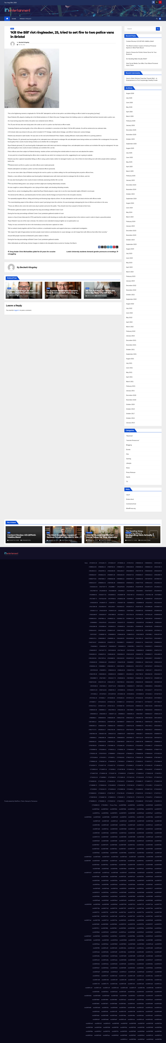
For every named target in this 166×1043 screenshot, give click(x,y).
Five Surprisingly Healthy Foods (147, 80)
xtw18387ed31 (149, 1019)
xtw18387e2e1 (149, 1007)
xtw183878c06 (105, 932)
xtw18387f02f (124, 1023)
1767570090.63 (158, 698)
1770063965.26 (102, 745)
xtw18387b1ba (105, 964)
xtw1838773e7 (131, 908)
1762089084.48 (140, 602)
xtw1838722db (105, 833)
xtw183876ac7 (158, 896)
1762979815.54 (139, 618)
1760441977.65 (130, 575)
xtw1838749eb (122, 868)
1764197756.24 (148, 638)
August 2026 (130, 93)
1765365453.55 (93, 662)
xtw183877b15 (131, 916)
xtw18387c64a (149, 979)
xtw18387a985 (131, 956)
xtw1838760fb (131, 888)
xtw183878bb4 (96, 932)
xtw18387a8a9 (105, 956)
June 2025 (129, 157)
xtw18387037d (158, 805)
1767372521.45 (93, 698)
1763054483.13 (158, 618)
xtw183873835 (149, 848)
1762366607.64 (158, 606)
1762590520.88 (158, 610)
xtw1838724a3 (122, 833)
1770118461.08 (120, 745)
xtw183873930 (113, 852)
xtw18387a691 (131, 952)
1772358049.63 (92, 793)
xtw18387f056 (132, 1023)
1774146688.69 (139, 801)
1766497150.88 (92, 682)
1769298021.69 (139, 729)
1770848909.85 (148, 757)
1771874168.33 (120, 781)
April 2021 (129, 377)
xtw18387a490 (149, 948)
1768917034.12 (158, 721)
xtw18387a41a (140, 948)
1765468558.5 (130, 662)
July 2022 (129, 308)
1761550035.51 (112, 594)
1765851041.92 (112, 670)
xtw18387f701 (106, 1031)
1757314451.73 (102, 563)
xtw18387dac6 (149, 999)
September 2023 (131, 244)
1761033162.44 (93, 586)
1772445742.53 (139, 793)
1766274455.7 (102, 678)
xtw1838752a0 (149, 876)
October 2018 (130, 409)
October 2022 (130, 294)
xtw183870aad (158, 813)
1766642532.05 (139, 682)
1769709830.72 (130, 737)
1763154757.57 (121, 622)
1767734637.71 (139, 702)
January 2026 (130, 125)
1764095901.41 (111, 638)
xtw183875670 (140, 880)
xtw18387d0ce (105, 991)
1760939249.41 (130, 582)
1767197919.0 (102, 694)
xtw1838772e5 (105, 908)
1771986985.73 (93, 785)
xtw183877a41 (104, 916)
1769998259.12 (158, 741)
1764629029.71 (148, 646)
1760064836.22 (139, 567)
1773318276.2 (148, 797)
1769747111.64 (139, 737)
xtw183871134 (96, 821)
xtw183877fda (113, 920)
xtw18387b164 (158, 960)
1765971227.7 (148, 670)
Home (14, 19)
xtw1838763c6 (113, 892)
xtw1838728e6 (113, 837)
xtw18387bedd (140, 971)
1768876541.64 (148, 721)
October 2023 (130, 240)
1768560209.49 (111, 717)
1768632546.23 (130, 717)
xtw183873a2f (158, 852)
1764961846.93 (111, 654)
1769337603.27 (148, 729)
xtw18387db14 (158, 999)
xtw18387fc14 (149, 1035)
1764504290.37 (103, 646)
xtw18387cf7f (132, 987)
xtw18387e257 (140, 1007)
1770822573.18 (130, 757)
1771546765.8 (130, 773)
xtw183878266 (140, 920)
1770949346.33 (112, 761)
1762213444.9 (111, 606)
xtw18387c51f (140, 979)
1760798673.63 (158, 578)
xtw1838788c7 (113, 928)
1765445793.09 (121, 662)
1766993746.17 (112, 690)
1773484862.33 (92, 801)
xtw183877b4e (140, 916)
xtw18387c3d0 (96, 979)
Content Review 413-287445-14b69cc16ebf (140, 41)
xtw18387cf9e (141, 987)
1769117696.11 (148, 725)
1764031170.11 (92, 638)
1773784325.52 (111, 801)
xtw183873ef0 (132, 856)
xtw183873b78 (105, 856)
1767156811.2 (94, 694)
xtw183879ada (96, 944)
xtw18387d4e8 (105, 995)
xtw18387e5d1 (96, 1011)
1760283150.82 (148, 571)
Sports (128, 477)
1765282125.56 (139, 658)
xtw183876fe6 (113, 904)
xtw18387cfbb (149, 987)
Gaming (128, 458)
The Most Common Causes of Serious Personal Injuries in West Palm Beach (63, 537)
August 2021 (130, 358)
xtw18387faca (106, 1035)
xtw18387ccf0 (106, 987)
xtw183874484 (158, 860)
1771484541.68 (103, 773)
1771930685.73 (139, 781)
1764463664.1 (94, 646)
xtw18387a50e (105, 952)
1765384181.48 (102, 662)
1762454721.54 (112, 610)
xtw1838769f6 (149, 896)
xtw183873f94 (149, 856)
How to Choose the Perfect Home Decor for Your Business (101, 536)
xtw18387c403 (105, 979)
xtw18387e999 (104, 1015)
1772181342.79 (102, 789)
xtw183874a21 (140, 868)
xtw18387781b (149, 912)
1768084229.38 (93, 709)
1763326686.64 (102, 626)
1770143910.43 (130, 745)
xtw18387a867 (158, 952)
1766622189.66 (130, 682)
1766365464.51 (121, 678)
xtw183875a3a (113, 884)
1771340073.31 (103, 769)
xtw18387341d (140, 844)
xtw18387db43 (95, 1003)
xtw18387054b (122, 809)
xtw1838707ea (96, 813)
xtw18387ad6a (105, 960)
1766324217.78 (112, 678)
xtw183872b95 (105, 840)
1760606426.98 (111, 578)
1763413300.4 (130, 626)
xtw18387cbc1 (158, 983)
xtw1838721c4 (140, 829)
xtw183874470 (149, 860)
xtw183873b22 (87, 856)
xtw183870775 (158, 809)
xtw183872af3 (158, 837)
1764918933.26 (92, 654)
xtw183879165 (158, 936)
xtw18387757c (96, 912)
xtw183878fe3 (113, 936)
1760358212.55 (102, 575)
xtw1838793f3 (105, 940)
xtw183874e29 (140, 872)
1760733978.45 (148, 578)
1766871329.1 (139, 686)
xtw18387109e (149, 817)
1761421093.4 (139, 590)
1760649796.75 (130, 578)
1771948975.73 (148, 781)
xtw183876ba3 (113, 900)
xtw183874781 (26, 540)
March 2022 (130, 326)
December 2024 (131, 185)
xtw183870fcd (131, 817)
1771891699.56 (130, 781)
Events (128, 449)
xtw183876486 (122, 892)
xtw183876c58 (122, 900)
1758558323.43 (139, 563)
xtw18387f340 (140, 1027)
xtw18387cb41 (131, 983)
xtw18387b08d (122, 960)
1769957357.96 (139, 741)
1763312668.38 (93, 626)
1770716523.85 (158, 753)
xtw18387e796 (131, 1011)
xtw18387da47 (131, 999)
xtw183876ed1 (158, 900)
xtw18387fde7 (141, 1039)
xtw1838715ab (149, 821)
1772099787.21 (140, 785)
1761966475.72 (103, 602)
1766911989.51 (158, 686)
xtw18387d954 (104, 999)
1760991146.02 (148, 582)
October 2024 (130, 194)
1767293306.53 (140, 694)
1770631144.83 (120, 753)
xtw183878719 (122, 924)
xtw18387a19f (104, 948)
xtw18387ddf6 (87, 1007)
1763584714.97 (111, 630)
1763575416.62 (102, 630)
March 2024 (130, 217)
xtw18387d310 (140, 991)
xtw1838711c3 (114, 821)
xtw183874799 (131, 864)
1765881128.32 (121, 670)
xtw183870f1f (123, 817)
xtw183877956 (95, 916)
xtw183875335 (158, 876)
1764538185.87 (112, 646)
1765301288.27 (148, 658)
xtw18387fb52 (132, 1035)
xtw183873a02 (149, 852)
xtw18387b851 (140, 968)
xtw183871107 (158, 817)
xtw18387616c (140, 888)
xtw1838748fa (113, 868)
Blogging (129, 445)
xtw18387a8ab (113, 956)
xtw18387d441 (87, 995)
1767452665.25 (120, 698)
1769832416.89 (102, 741)
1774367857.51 (158, 801)
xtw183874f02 (149, 872)
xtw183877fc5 (105, 920)
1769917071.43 (130, 741)
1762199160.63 (102, 606)
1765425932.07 (112, 662)
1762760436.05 (139, 614)
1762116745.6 (148, 602)
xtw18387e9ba (122, 1015)
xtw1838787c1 (95, 928)
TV (127, 481)
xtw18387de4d (96, 1007)
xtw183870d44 (96, 817)
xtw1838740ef (104, 860)
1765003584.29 (120, 654)
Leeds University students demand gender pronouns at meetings (91, 252)
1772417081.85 (120, 793)
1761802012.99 (121, 598)
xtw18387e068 (131, 1007)
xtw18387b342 (140, 964)
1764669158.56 (158, 646)
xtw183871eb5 (96, 829)
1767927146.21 (111, 706)
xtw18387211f (131, 829)
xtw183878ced (122, 932)
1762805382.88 (158, 614)
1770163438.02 (139, 745)
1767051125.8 (130, 690)
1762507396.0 (130, 610)
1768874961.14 (139, 721)
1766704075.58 (158, 682)
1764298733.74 (111, 642)
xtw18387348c (158, 844)
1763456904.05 (139, 626)
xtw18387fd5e (132, 1039)
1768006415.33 (139, 706)
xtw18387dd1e (140, 1003)
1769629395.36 (102, 737)
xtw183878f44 (96, 936)
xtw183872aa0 (149, 837)
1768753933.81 (102, 721)
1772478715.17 (158, 793)
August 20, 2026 (53, 540)
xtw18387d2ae (131, 991)
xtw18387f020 (115, 1023)
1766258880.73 (94, 678)
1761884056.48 (148, 598)
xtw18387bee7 (149, 971)
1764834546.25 (140, 650)
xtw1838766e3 (105, 896)
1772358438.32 (102, 793)
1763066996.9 (93, 622)
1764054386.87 (102, 638)
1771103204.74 (93, 765)
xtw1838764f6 (149, 892)
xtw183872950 (122, 837)
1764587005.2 (130, 646)
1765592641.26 (93, 666)
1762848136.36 (92, 618)
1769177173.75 (92, 729)
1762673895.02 (112, 614)
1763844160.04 (121, 634)
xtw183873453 (149, 844)
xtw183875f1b (114, 888)
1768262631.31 (158, 709)
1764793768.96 (130, 650)
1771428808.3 (139, 769)
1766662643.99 (148, 682)
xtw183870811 (105, 813)
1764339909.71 (120, 642)
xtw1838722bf (96, 833)
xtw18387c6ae (158, 979)
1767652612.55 (111, 702)
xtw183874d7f (123, 872)
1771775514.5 (148, 777)
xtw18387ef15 (98, 1023)
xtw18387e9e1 (140, 1015)
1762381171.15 (94, 610)
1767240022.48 (121, 694)
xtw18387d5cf (131, 995)
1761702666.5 (158, 594)
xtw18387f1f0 (141, 1023)
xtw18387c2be (149, 975)
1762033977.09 (121, 602)
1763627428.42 (120, 630)
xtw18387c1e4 (140, 975)
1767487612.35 (130, 698)
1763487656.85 (148, 626)
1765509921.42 (139, 662)
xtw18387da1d (122, 999)
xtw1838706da (140, 809)
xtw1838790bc (140, 936)
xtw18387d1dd (113, 991)
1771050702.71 (148, 761)
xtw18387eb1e (158, 1015)
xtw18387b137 (149, 960)
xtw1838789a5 (149, 928)
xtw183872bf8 (113, 840)
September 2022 (131, 299)
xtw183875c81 (158, 884)
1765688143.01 (130, 666)
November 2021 (131, 345)
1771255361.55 (148, 765)
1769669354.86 (111, 737)
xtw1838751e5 (131, 876)
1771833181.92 (102, 781)
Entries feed (130, 499)
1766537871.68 (102, 682)
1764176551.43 (139, 638)
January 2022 (130, 336)
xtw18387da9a (140, 999)
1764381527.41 (139, 642)
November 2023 (131, 235)
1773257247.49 (140, 797)
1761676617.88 (149, 594)
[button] (157, 18)
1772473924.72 (148, 793)
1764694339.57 (93, 650)
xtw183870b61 (88, 817)
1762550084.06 (148, 610)
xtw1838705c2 (131, 809)
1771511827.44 (112, 773)
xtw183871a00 (105, 825)
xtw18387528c (140, 876)
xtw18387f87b (123, 1031)
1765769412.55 (158, 666)
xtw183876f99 (105, 904)
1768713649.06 (158, 717)
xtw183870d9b (105, 817)
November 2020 (131, 400)
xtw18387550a (113, 880)
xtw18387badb (105, 971)
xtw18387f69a (158, 1027)
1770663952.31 (130, 753)
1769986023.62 (148, 741)
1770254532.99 (158, 745)
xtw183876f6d (96, 904)
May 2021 (129, 372)
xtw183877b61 (149, 916)
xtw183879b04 (113, 944)
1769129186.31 (158, 725)
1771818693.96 (92, 781)
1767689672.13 (120, 702)
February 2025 (130, 175)
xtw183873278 (104, 844)
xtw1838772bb (96, 908)
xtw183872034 (113, 829)
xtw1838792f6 (96, 940)
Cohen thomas (23, 296)
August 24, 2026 (14, 540)
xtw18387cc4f (88, 987)
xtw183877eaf (87, 920)
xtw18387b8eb (149, 968)
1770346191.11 (112, 749)
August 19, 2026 (93, 540)
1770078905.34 (111, 745)
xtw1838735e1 (113, 848)
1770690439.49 (148, 753)
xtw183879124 (149, 936)
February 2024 (130, 221)
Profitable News (66, 540)
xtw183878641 (113, 924)
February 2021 (130, 386)
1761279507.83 (94, 590)
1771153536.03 (120, 765)
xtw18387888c (104, 928)
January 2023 (130, 281)
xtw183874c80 (96, 872)
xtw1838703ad (95, 809)
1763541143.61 (92, 630)
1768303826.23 (94, 713)
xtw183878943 (131, 928)
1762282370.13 (130, 606)
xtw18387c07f (104, 975)
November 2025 (131, 134)
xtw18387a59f (113, 952)
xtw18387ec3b (122, 1019)
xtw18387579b (149, 880)
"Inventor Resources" (132, 440)
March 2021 (130, 381)
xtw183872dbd (131, 840)
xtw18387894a (140, 928)
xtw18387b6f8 (122, 968)
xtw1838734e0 (95, 848)
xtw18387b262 (113, 964)
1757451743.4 (130, 563)
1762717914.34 (130, 614)
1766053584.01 (102, 674)
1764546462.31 (122, 646)
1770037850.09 (92, 745)
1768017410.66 (148, 706)
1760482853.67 (139, 575)
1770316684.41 (102, 749)
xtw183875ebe (105, 888)
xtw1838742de (122, 860)
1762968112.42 (130, 618)
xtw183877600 (113, 912)
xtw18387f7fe (115, 1031)
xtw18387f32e (123, 1027)
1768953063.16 (92, 725)
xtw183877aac (122, 916)
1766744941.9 (102, 686)
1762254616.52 (120, 606)
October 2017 (130, 413)
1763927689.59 (140, 634)
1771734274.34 (130, 777)
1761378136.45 (130, 590)
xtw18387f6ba (89, 1031)
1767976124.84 (130, 706)
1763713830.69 (148, 630)
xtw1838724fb (131, 833)
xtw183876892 (131, 896)
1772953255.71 (121, 797)
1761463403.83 (158, 590)
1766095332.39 (112, 674)
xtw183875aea (122, 884)
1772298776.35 (148, 789)
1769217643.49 (111, 729)
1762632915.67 (102, 614)
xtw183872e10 (140, 840)
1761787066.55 (112, 598)
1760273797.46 (139, 571)
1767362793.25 (158, 694)
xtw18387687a (122, 896)
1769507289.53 (130, 733)
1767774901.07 (158, 702)
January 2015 (130, 422)
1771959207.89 (158, 781)
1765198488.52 (111, 658)
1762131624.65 (158, 602)
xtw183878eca (158, 932)
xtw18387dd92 (158, 1003)
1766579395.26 (120, 682)
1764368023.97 (130, 642)
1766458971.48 (158, 678)
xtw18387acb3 (96, 960)
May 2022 (129, 317)
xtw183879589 (123, 940)
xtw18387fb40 (123, 1035)
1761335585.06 (112, 590)
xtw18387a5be (122, 952)
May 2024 (129, 212)
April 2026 (129, 111)
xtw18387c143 (122, 975)
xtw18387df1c (105, 1007)
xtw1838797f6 (131, 940)
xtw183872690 (158, 833)
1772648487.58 (102, 797)
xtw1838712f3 (131, 821)
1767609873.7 (92, 702)
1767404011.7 (102, 698)
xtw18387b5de (105, 968)
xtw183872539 (140, 833)
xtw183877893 (158, 912)
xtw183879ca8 (149, 944)
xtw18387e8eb (95, 1015)
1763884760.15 (130, 634)
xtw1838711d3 (123, 821)
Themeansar (34, 801)
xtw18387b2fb (122, 964)
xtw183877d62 (158, 916)
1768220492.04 (139, 709)
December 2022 (131, 285)
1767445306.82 (111, 698)
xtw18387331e (131, 844)
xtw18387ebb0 (105, 1019)
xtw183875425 (105, 880)
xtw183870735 (149, 809)
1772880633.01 (112, 797)
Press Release (130, 472)
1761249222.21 (158, 586)
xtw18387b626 (113, 968)
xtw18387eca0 (140, 1019)
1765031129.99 (130, 654)
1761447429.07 (148, 590)
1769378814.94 (93, 733)
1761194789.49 (139, 586)
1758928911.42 (102, 567)
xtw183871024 (140, 817)
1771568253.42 (140, 773)
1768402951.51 (130, 713)
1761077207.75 (103, 586)
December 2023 (131, 230)
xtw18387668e (96, 896)
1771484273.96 (94, 773)
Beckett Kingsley (24, 42)
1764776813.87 (121, 650)
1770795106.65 (120, 757)
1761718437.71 (93, 598)
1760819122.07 (92, 582)
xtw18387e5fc (104, 1011)
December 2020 (131, 395)
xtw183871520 (140, 821)
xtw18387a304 (113, 948)
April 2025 (129, 166)
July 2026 (129, 98)
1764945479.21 (102, 654)
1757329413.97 (112, 563)
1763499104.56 (158, 626)
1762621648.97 (93, 614)
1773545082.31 (102, 801)
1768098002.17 (102, 709)
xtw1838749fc (131, 868)
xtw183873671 (122, 848)
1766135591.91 (130, 674)
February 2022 (130, 331)
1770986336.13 (130, 761)
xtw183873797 (131, 848)
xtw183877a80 (113, 916)
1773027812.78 (130, 797)
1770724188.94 (94, 757)
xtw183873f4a (140, 856)
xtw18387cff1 (158, 987)
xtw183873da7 (123, 856)
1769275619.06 (130, 729)
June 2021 (129, 368)
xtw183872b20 (96, 840)
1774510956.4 (104, 805)
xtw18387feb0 (149, 1039)
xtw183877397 (122, 908)
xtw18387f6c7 (97, 1031)
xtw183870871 (113, 813)
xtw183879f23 (158, 944)
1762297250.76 (139, 606)
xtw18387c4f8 (122, 979)
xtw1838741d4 (113, 860)
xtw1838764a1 (131, 892)
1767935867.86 (120, 706)
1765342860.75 (158, 658)
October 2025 (130, 139)
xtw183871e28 (158, 825)
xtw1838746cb (113, 864)
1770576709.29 (102, 753)
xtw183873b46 (96, 856)
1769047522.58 (130, 725)
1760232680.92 (130, 571)
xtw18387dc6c (131, 1003)
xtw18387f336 (132, 1027)
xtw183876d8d (149, 900)
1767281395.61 (130, 694)
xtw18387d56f (123, 995)
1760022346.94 (130, 567)
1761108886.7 (111, 586)
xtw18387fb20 (115, 1035)
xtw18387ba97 (96, 971)
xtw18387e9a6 (113, 1015)
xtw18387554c (131, 880)
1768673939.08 (148, 717)
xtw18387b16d (96, 964)
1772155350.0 (93, 789)
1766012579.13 (158, 670)
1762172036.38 (93, 606)
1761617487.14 (130, 594)
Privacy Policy (25, 19)
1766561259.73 (111, 682)
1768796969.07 (120, 721)
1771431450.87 (148, 769)
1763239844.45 (149, 622)
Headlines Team (145, 540)
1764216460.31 (158, 638)
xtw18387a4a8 (158, 948)
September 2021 (131, 354)
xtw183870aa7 (149, 813)
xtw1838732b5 (113, 844)
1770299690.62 (93, 749)
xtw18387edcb (158, 1019)
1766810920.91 (121, 686)
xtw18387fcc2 (123, 1039)
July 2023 (129, 253)
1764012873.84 (158, 634)
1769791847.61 (158, 737)
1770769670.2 (111, 757)
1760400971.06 (111, 575)
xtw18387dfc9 (122, 1007)
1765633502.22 (111, 666)
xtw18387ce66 (124, 987)
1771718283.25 (121, 777)
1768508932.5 (92, 717)
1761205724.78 (148, 586)
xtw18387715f (140, 904)
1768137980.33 (112, 709)
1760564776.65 (92, 578)
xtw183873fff (87, 860)
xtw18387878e (140, 924)
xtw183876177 (149, 888)
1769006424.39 (111, 725)
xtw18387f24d (158, 1023)
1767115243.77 (148, 690)
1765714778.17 (139, 666)
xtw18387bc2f (122, 971)
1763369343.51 (112, 626)
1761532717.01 (102, 594)
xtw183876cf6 (140, 900)
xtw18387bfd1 (96, 975)
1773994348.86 (130, 801)
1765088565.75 (148, 654)
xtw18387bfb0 (158, 971)
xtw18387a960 (122, 956)
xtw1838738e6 (105, 852)
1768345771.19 (112, 713)
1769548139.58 (148, 733)
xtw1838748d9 (96, 868)
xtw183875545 (122, 880)
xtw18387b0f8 (140, 960)
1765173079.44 (102, 658)
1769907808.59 (120, 741)
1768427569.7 (139, 713)
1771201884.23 (130, 765)
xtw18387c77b (105, 983)
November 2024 (131, 189)
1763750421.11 (158, 630)
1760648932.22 (120, 578)
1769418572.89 (102, 733)
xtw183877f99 (96, 920)
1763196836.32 (130, 622)
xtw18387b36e (149, 964)
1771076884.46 (158, 761)
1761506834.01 (93, 594)
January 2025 (130, 180)
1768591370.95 (120, 717)
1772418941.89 (130, 793)
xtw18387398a (122, 852)
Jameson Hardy (106, 540)
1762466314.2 (121, 610)
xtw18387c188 (131, 975)
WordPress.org (131, 508)
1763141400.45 (112, 622)
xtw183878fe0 (105, 936)
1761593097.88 (121, 594)
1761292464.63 (103, 590)
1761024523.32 (158, 582)
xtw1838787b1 (158, 924)
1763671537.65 (139, 630)
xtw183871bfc (122, 825)
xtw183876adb (96, 900)
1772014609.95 (112, 785)
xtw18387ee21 (89, 1023)
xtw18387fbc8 (140, 1035)
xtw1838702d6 (149, 805)
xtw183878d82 (131, 932)
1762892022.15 (111, 618)
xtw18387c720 (96, 983)
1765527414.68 (148, 662)
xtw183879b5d (140, 944)
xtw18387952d (114, 940)
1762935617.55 (120, 618)
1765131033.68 (92, 658)
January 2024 (130, 226)
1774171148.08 (148, 801)
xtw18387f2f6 (115, 1027)
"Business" (129, 436)
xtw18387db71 (104, 1003)
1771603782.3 (158, 773)
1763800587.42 (102, 634)
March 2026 (130, 116)
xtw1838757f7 (158, 880)
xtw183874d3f (114, 872)
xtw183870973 (122, 813)
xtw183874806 (149, 864)
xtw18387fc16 (158, 1035)
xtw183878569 (104, 924)
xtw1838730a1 (158, 840)
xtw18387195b (96, 825)
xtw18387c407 (114, 979)
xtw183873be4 (114, 856)
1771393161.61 (130, 769)
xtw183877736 (131, 912)
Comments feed (131, 504)
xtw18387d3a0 (149, 991)
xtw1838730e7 (95, 844)
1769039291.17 (120, 725)
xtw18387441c (140, 860)
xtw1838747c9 (140, 864)
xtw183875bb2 (140, 884)
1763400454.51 (121, 626)
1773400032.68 (158, 797)
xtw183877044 (122, 904)
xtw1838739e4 (140, 852)
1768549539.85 (102, 717)
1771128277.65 (102, 765)
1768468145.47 (148, 713)
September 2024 (131, 198)
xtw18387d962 (113, 999)
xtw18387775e (140, 912)
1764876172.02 (158, 650)
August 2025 (130, 148)
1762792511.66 (148, 614)
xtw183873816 (140, 848)
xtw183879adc (105, 944)
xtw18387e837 (149, 1011)
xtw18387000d (122, 805)
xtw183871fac (105, 829)
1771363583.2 (112, 769)
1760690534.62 (139, 578)
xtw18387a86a (96, 956)
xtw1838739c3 (131, 852)
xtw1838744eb (95, 864)
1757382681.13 (121, 563)
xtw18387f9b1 (158, 1031)
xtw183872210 (149, 829)
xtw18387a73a (149, 952)
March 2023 (130, 272)
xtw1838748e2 (105, 868)
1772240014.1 (130, 789)
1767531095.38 (148, 698)
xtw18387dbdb (113, 1003)
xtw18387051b (113, 809)
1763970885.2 (148, 634)
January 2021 (130, 390)
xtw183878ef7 (87, 936)
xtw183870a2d (140, 813)
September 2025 (131, 143)
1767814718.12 (92, 706)
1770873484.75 (158, 757)
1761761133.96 (102, 598)
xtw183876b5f (105, 900)
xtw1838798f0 (149, 940)
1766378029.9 (130, 678)
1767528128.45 (139, 698)
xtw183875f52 (122, 888)
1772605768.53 (93, 797)
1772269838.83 (139, 789)
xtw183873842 (158, 848)
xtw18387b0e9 (131, 960)
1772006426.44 (102, 785)
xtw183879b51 (122, 944)
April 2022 (129, 322)
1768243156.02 (148, 709)
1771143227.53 (111, 765)
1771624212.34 (94, 777)
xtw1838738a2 (96, 852)
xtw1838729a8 (140, 837)
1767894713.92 (102, 706)
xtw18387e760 (122, 1011)
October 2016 (130, 418)
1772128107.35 (158, 785)
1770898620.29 (93, 761)
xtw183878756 (131, 924)
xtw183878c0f (113, 932)
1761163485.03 (130, 586)
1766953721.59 (93, 690)
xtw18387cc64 (97, 987)
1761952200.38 (94, 602)
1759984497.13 (120, 567)
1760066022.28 (148, 567)
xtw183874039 (96, 860)
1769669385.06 (120, 737)
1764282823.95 (102, 642)
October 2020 (130, 404)
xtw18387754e (158, 908)
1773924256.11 (120, 801)
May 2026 (129, 107)
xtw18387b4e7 (96, 968)
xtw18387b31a (131, 964)
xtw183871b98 (113, 825)
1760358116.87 (92, 575)
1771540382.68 (122, 773)
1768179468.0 (130, 709)
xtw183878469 (95, 924)
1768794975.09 (111, 721)
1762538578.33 (139, 610)
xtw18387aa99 (140, 956)
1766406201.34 (139, 678)
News (12, 28)
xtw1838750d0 (113, 876)
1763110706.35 (102, 622)
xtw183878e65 (149, 932)
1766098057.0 (120, 674)
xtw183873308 (122, 844)
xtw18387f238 (149, 1023)
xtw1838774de (149, 908)
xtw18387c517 (131, 979)
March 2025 (130, 171)
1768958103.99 (102, 725)
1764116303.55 (120, 638)
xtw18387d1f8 (122, 991)
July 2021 (129, 363)
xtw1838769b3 (140, 896)
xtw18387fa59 (97, 1035)
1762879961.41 (102, 618)
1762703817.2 (120, 614)
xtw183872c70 (122, 840)
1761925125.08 (158, 598)
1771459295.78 (158, 769)
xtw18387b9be (158, 968)
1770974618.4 (120, 761)
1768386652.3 (121, 713)
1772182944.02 (112, 789)
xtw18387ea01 (149, 1015)
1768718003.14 (92, 721)
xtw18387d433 (158, 991)
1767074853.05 (139, 690)
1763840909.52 (112, 634)
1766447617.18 (148, 678)
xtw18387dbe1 (122, 1003)
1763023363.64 (148, 618)
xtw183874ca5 (105, 872)
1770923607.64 (102, 761)
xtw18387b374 (158, 964)
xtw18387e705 (113, 1011)
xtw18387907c (122, 936)
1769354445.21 (158, 729)
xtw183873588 (104, 848)
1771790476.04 (158, 777)
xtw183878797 (149, 924)
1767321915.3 (148, 694)
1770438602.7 (139, 749)
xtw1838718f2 (158, 821)
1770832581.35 (139, 757)
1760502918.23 (148, 575)
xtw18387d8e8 (95, 999)
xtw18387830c (158, 920)
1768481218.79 (158, 713)
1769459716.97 (121, 733)
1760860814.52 (102, 582)
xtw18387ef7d (106, 1023)
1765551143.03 (158, 662)
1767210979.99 (112, 694)
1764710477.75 (102, 650)
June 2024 (129, 207)
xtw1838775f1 (104, 912)
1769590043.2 (92, 737)
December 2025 (131, 130)
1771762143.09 (140, 777)
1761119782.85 (120, 586)
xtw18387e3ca (158, 1007)
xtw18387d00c (96, 991)
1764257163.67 (92, 642)
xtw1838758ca (96, 884)
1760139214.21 (92, 571)
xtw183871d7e (140, 825)
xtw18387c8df (122, 983)
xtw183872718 (96, 837)
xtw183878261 (131, 920)
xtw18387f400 (149, 1027)
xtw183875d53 (96, 888)
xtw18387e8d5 (158, 1011)
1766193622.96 (148, 674)
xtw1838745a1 (104, 864)
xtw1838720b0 (122, 829)
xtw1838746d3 (122, 864)
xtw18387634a (105, 892)
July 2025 (129, 153)
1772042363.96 (121, 785)
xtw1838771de (149, 904)
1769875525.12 (111, 741)
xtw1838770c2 (131, 904)
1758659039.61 (148, 563)
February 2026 (130, 121)
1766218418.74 (158, 674)
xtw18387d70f (158, 995)
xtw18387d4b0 (96, 995)
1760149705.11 (102, 571)
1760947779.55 (139, 582)
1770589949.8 (111, 753)
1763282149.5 (158, 622)
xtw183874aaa (149, 868)
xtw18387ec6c (131, 1019)
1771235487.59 (139, 765)
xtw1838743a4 (131, 860)
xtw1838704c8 (104, 809)
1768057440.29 (158, 706)
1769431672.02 (112, 733)
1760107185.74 (158, 567)
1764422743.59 (148, 642)
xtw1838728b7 (105, 837)
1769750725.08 (148, 737)
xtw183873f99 (158, 856)
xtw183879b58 (131, 944)
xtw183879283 (87, 940)
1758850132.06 (92, 567)
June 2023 (129, 258)
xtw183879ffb (96, 948)
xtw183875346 (96, 880)
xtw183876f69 (88, 904)
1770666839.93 (139, 753)
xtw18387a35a (122, 948)
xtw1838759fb (105, 884)
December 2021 (131, 340)
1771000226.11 (139, 761)
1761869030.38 (139, 598)
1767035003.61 (121, 690)
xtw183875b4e (131, 884)
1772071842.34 (130, 785)
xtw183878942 (122, 928)
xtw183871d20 (131, 825)
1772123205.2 (148, 785)
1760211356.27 (120, 571)
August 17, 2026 (132, 540)
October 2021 (130, 349)
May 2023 (129, 262)
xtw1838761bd (158, 888)
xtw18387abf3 (158, 956)
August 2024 (130, 203)
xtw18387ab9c (149, 956)
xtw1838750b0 (95, 876)
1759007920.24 (111, 567)
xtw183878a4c (158, 928)
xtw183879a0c (158, 940)
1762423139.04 (103, 610)
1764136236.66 (130, 638)
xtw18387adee (113, 960)
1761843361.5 (130, 598)
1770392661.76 (121, 749)
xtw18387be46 (131, 971)
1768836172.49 (130, 721)
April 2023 (129, 267)
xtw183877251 (158, 904)
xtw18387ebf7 (113, 1019)
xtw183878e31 (140, 932)
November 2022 (131, 290)
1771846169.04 (111, 781)
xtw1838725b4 (149, 833)
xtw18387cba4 (149, 983)
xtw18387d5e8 (140, 995)
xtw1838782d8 (149, 920)
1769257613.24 (120, 729)
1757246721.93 (93, 563)
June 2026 (129, 102)
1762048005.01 (130, 602)
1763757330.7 (93, 634)
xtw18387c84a (113, 983)
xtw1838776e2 (122, 912)
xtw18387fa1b (89, 1035)
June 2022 (129, 313)
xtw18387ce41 (115, 987)
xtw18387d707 (149, 995)
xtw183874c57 (87, 872)
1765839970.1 (102, 670)
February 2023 (130, 276)
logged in (17, 310)
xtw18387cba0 (140, 983)
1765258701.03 (130, 658)
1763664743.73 (130, 630)
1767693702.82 (130, 702)
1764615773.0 (139, 646)
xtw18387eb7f (96, 1019)
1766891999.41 (148, 686)
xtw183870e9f (114, 817)
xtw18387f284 (89, 1027)
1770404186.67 (130, 749)
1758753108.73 (158, 563)
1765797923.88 (94, 670)
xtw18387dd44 (149, 1003)
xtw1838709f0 (131, 813)
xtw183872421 (113, 833)
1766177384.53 (139, 674)
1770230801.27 (148, 745)
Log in (128, 494)
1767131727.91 (158, 690)
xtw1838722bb (158, 829)
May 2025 (129, 162)
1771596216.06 (149, 773)
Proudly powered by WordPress (12, 801)
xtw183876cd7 (131, 900)
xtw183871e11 (149, 825)
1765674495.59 (120, 666)
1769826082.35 (92, 741)
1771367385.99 (121, 769)
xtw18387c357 (158, 975)
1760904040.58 (120, 582)
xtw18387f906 (149, 1031)
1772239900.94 (121, 789)
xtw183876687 (158, 892)
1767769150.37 (148, 702)
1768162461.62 (121, 709)
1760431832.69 (120, 575)
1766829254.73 (130, 686)
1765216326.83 (120, 658)
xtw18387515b (122, 876)
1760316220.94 (158, 571)
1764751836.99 (112, 650)
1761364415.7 (121, 590)
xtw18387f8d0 (132, 1031)
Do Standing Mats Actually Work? (136, 59)
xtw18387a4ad (96, 952)
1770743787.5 (102, 757)
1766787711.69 (112, 686)
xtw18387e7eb (140, 1011)
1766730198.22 (94, 686)
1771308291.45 (94, 769)
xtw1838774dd (140, 908)
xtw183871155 (105, 821)
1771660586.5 (102, 777)
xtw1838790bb (131, 936)
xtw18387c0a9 (113, 975)
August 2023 (130, 249)
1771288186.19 (158, 765)
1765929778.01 (130, 670)
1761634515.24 (140, 594)
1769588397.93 (158, 733)
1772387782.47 (111, 793)
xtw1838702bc (140, 805)
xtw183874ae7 (158, 868)
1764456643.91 (158, 642)
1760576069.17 (102, 578)
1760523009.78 (158, 575)
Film (127, 454)
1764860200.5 (148, 650)
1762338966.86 (148, 606)
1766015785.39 (93, 674)
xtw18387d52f (114, 995)
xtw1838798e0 (140, 940)
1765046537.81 (139, 654)
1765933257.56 (140, 670)
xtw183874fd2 (158, 872)
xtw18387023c (131, 805)
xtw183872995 (131, 837)
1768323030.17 (103, 713)
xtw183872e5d (149, 840)
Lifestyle (128, 463)
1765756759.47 (148, 666)
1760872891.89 (111, 582)
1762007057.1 (112, 602)
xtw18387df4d (113, 1007)
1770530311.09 (93, 753)
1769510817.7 (139, 733)
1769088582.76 (139, 725)
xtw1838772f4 (113, 908)
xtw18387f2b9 (97, 1027)
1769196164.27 (102, 729)
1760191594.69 (111, 571)
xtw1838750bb (104, 876)
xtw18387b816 (131, 968)
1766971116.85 (102, 690)
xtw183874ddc (131, 872)
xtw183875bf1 (149, 884)
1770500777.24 (158, 749)
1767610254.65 (102, 702)
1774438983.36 (95, 805)
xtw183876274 (96, 892)
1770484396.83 (148, 749)
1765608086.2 (102, 666)
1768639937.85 (139, 717)
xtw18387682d (113, 896)
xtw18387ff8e (158, 1039)
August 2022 (130, 304)
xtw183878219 (122, 920)
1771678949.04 (112, 777)
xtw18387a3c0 (131, 948)
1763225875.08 (140, 622)
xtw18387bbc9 (114, 971)
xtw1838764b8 (140, 892)
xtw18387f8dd (140, 1031)
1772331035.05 (158, 789)
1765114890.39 (158, 654)
